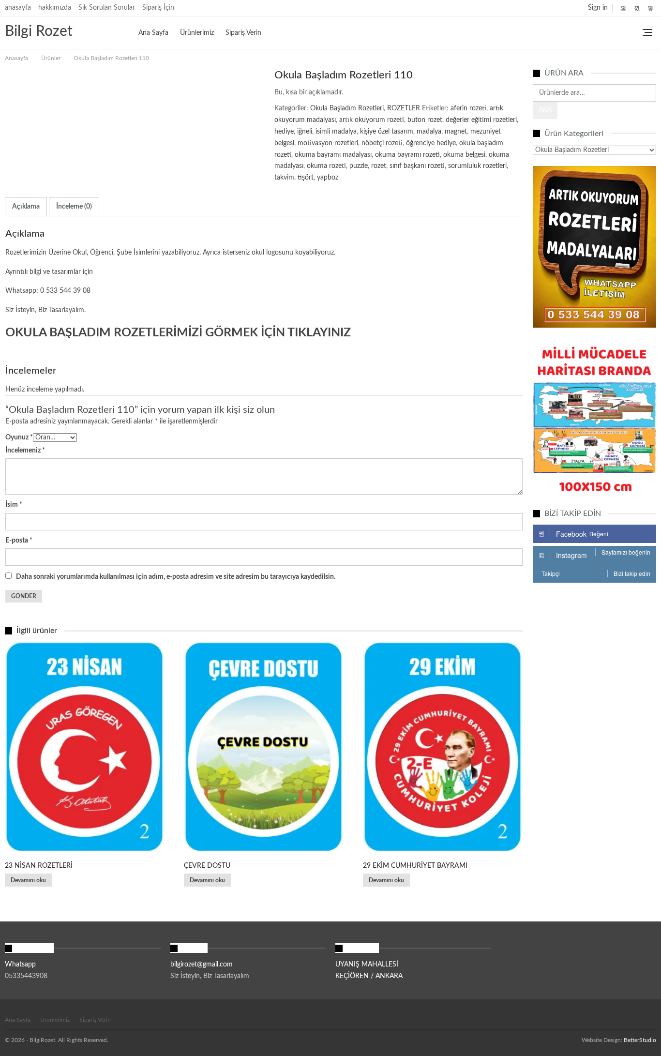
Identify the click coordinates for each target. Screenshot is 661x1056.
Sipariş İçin (158, 7)
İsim (13, 504)
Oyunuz (19, 437)
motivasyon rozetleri (328, 143)
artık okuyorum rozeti (371, 120)
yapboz (327, 177)
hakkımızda (54, 7)
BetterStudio (640, 1040)
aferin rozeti (468, 108)
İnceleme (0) (74, 206)
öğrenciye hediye (431, 143)
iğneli (304, 131)
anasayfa (18, 7)
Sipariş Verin (243, 33)
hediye (284, 131)
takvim (284, 177)
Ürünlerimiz (197, 33)
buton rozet (424, 120)
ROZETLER (403, 108)
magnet (456, 131)
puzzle (358, 166)
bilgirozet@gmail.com (201, 964)
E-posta (18, 540)
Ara (545, 109)
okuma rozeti (326, 166)
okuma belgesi (464, 154)
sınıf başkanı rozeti (417, 166)
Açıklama (26, 206)
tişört (306, 177)
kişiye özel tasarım (386, 131)
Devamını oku (28, 880)
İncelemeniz (25, 450)
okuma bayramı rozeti (407, 154)
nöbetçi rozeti (382, 143)
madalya (429, 131)
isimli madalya (336, 131)
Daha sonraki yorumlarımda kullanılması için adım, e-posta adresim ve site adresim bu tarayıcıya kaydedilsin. (175, 576)
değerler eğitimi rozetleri (481, 120)
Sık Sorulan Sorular (106, 7)
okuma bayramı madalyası (333, 154)
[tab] (26, 206)
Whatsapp (20, 964)
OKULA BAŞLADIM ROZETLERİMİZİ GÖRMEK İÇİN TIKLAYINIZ (178, 333)
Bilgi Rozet (39, 31)
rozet (378, 166)
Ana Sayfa (153, 33)
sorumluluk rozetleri (477, 166)
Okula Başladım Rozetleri (347, 108)
